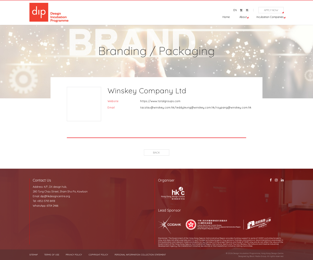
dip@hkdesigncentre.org (55, 196)
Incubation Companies (270, 17)
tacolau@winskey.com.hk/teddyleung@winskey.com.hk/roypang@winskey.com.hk (195, 107)
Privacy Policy (74, 255)
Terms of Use (51, 255)
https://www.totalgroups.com (160, 101)
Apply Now (271, 10)
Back (156, 152)
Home (226, 17)
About (243, 17)
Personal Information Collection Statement (140, 255)
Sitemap (33, 255)
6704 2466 (52, 205)
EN (235, 10)
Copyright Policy (98, 255)
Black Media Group (258, 256)
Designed (242, 256)
